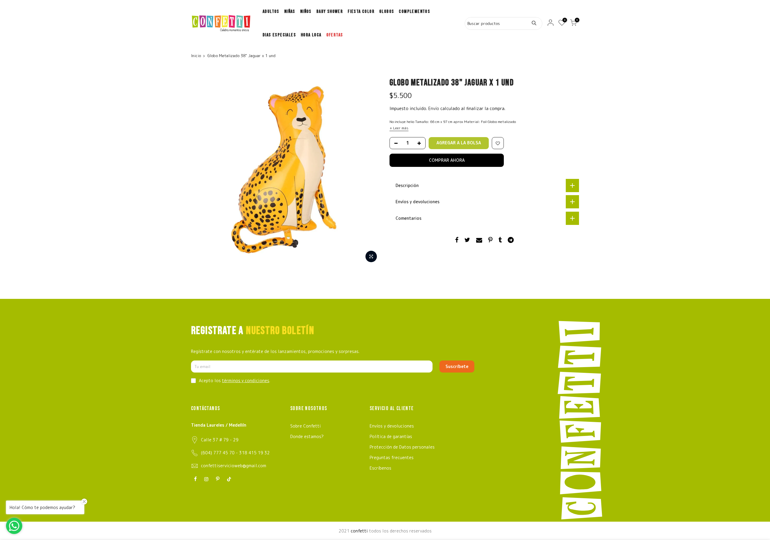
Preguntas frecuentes (392, 457)
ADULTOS (271, 11)
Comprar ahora (447, 160)
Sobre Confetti (305, 426)
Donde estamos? (307, 436)
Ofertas (334, 35)
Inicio (196, 55)
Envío (434, 108)
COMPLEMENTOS (414, 11)
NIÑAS (289, 11)
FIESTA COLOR (361, 11)
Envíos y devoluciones (392, 426)
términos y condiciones (245, 380)
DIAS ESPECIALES (279, 35)
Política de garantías (391, 436)
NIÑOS (306, 11)
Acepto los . (234, 380)
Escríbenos (380, 468)
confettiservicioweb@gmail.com (233, 465)
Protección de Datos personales (402, 447)
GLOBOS (386, 11)
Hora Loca (311, 35)
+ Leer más (399, 127)
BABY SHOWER (329, 11)
